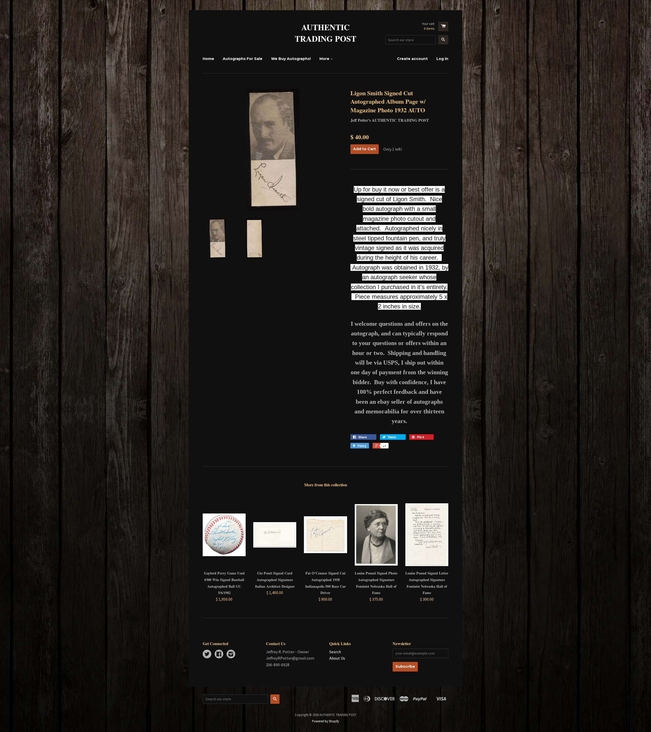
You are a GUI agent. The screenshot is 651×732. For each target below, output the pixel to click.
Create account (412, 58)
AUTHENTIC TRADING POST (325, 33)
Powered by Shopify (325, 721)
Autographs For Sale (242, 58)
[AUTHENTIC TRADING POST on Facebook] (219, 654)
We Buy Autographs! (291, 58)
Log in (442, 58)
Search (335, 651)
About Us (337, 658)
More (324, 58)
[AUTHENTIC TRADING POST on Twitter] (207, 654)
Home (208, 58)
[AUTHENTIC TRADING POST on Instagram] (231, 654)
